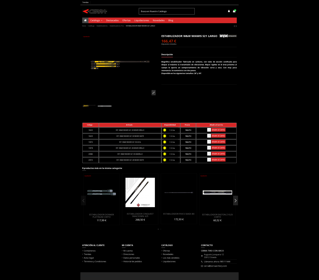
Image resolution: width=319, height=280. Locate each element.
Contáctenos (90, 250)
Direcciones (128, 254)
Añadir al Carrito (218, 130)
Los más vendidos (171, 257)
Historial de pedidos (132, 261)
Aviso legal (89, 257)
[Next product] (236, 26)
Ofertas (166, 250)
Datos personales (131, 257)
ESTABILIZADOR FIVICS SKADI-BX (178, 213)
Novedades (168, 254)
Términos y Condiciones (95, 261)
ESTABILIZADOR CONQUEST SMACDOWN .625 (140, 215)
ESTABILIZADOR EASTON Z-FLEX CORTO (217, 215)
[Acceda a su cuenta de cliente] (229, 11)
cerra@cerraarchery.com (215, 266)
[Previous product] (235, 26)
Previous (83, 200)
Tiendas (85, 2)
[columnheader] (90, 125)
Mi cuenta (128, 250)
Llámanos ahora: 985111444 (217, 261)
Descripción (167, 54)
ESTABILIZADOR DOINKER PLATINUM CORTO (101, 215)
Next (235, 200)
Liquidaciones (169, 261)
